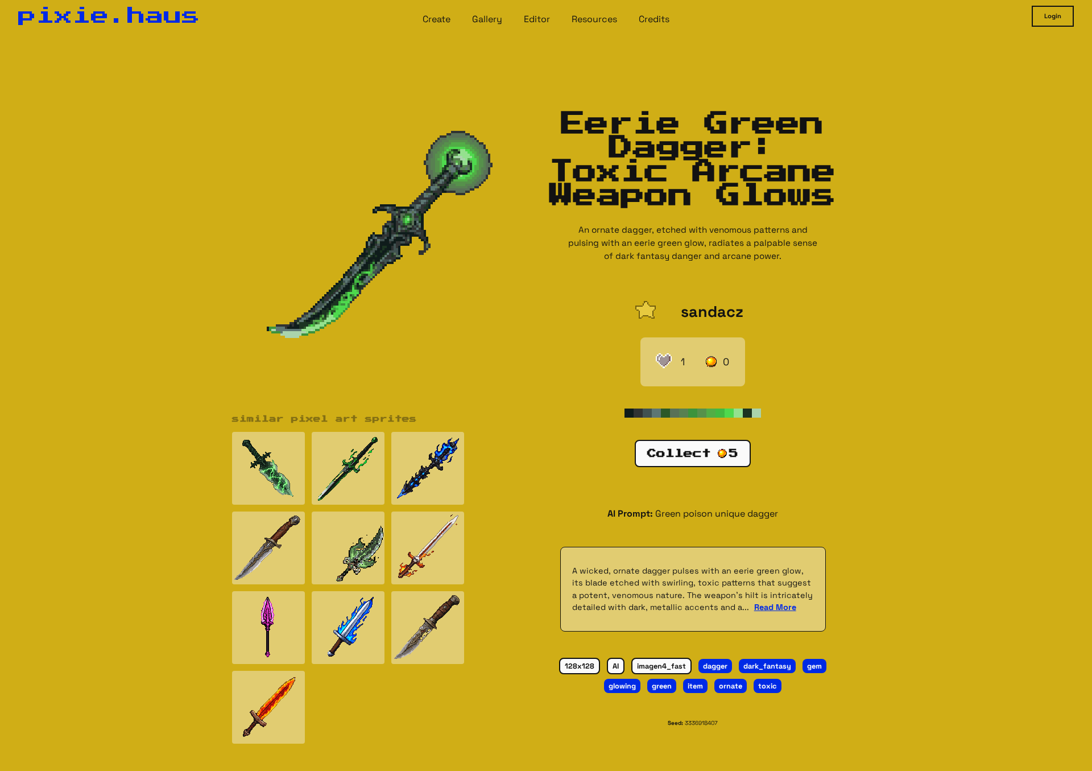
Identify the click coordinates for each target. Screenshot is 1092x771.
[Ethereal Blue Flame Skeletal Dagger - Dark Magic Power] (427, 468)
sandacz (712, 311)
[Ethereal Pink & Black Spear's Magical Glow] (268, 627)
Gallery (487, 18)
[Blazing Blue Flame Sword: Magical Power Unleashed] (348, 627)
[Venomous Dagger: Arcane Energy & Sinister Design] (268, 468)
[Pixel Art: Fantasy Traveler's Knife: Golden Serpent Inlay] (268, 548)
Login (1052, 16)
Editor (537, 18)
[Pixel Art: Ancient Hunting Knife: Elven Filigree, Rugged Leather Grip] (427, 627)
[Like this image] (663, 361)
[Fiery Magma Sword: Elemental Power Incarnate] (268, 707)
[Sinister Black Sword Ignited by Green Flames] (348, 468)
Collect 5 (692, 453)
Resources (594, 18)
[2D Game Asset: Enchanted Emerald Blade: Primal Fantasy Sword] (348, 548)
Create (436, 18)
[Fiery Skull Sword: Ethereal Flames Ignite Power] (427, 548)
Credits (654, 18)
